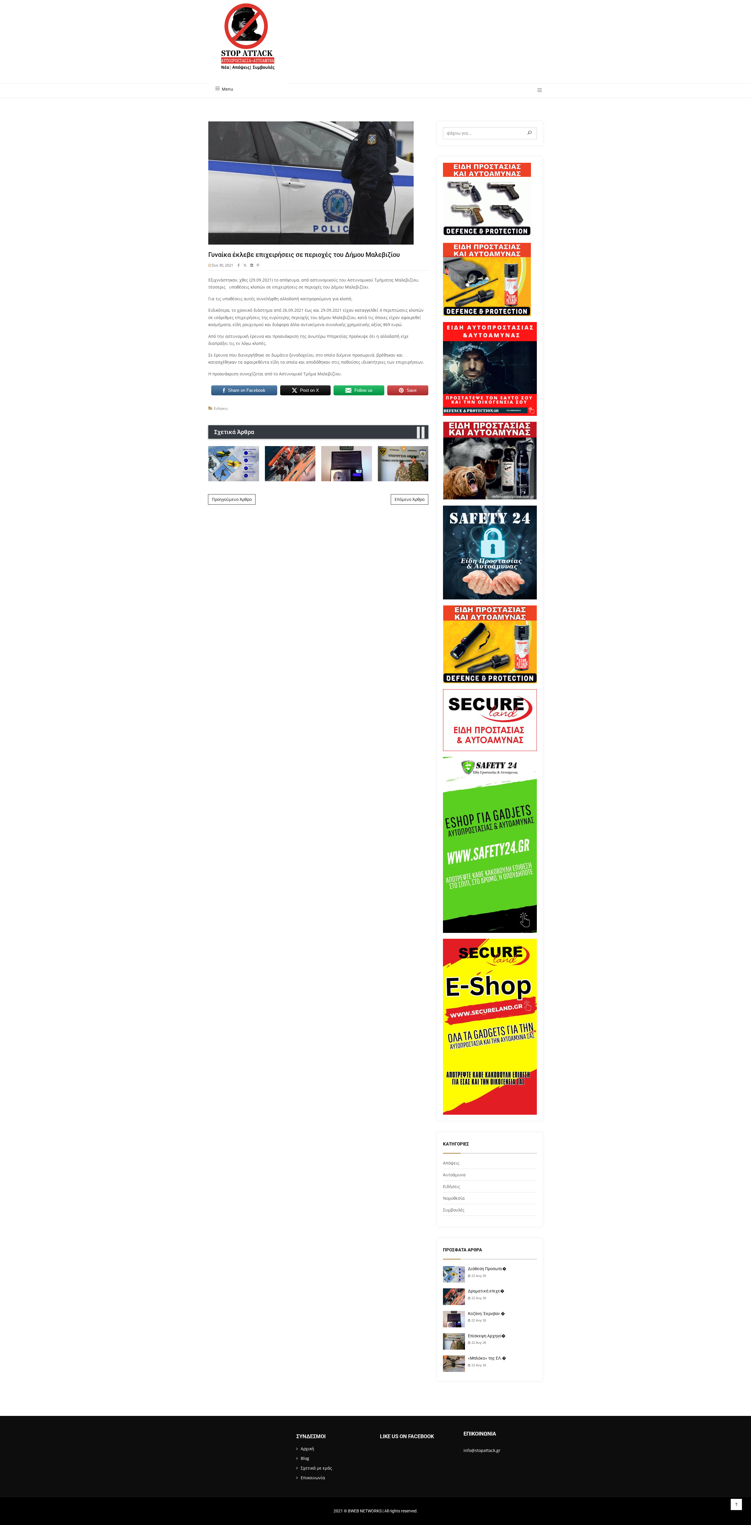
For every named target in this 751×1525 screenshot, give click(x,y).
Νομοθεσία (454, 1198)
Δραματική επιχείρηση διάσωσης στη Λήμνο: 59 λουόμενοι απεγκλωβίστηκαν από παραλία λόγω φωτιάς (290, 463)
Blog (305, 1458)
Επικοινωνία (313, 1477)
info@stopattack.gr (482, 1450)
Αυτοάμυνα (454, 1174)
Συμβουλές (453, 1210)
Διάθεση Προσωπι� (487, 1268)
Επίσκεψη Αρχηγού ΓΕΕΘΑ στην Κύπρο (403, 463)
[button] (537, 91)
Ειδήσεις (221, 408)
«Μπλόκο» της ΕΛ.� (487, 1358)
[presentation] (418, 432)
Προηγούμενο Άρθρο (232, 499)
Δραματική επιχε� (486, 1291)
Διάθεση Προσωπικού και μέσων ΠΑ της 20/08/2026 (233, 463)
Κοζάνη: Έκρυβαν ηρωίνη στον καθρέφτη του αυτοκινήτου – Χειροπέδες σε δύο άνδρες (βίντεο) (346, 463)
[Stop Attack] (247, 43)
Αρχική (307, 1448)
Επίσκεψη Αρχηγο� (486, 1335)
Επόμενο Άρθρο (409, 499)
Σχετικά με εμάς (316, 1468)
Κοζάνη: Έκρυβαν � (486, 1313)
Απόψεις (451, 1163)
